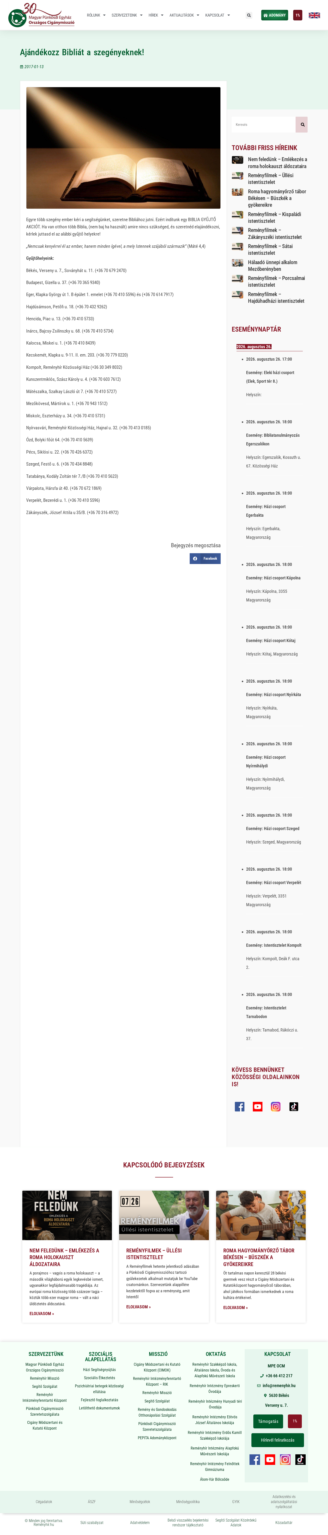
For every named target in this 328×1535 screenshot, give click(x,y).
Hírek (153, 15)
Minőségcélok (140, 1501)
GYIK (236, 1501)
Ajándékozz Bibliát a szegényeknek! (82, 52)
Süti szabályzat (91, 1522)
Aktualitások (182, 15)
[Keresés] (302, 125)
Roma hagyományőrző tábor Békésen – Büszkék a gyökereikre (277, 198)
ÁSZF (92, 1501)
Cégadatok (44, 1501)
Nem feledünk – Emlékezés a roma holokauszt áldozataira (64, 1257)
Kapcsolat (214, 15)
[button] (249, 15)
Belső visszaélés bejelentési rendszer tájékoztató (188, 1523)
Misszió (158, 1354)
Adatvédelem (140, 1522)
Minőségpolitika (188, 1501)
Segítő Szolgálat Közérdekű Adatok (235, 1523)
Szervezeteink (124, 15)
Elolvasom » (42, 1313)
